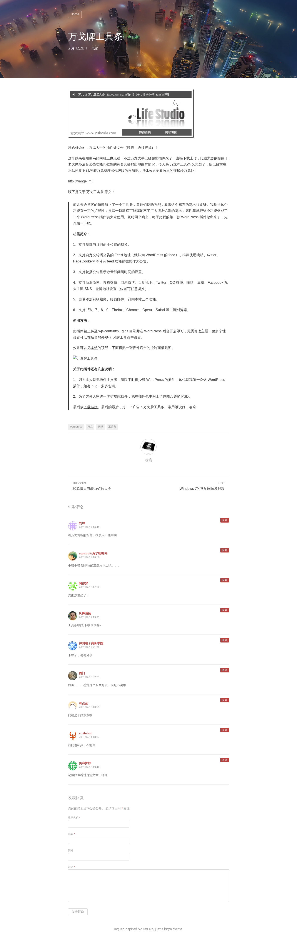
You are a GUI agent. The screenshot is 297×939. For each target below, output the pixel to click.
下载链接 (90, 407)
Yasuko (148, 929)
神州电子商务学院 (91, 643)
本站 (94, 348)
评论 (71, 867)
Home (75, 14)
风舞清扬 (85, 613)
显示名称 (74, 817)
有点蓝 (83, 703)
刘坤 (82, 523)
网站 (70, 850)
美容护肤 (85, 763)
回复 (224, 520)
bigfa (168, 929)
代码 (100, 426)
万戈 (90, 426)
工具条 (112, 426)
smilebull (85, 733)
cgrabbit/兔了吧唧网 (93, 553)
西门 (82, 673)
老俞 (95, 48)
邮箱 (71, 834)
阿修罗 (83, 583)
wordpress (76, 426)
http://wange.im (79, 181)
